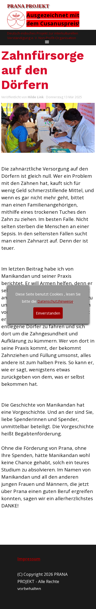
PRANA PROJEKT (28, 6)
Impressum (28, 559)
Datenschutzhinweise (55, 301)
